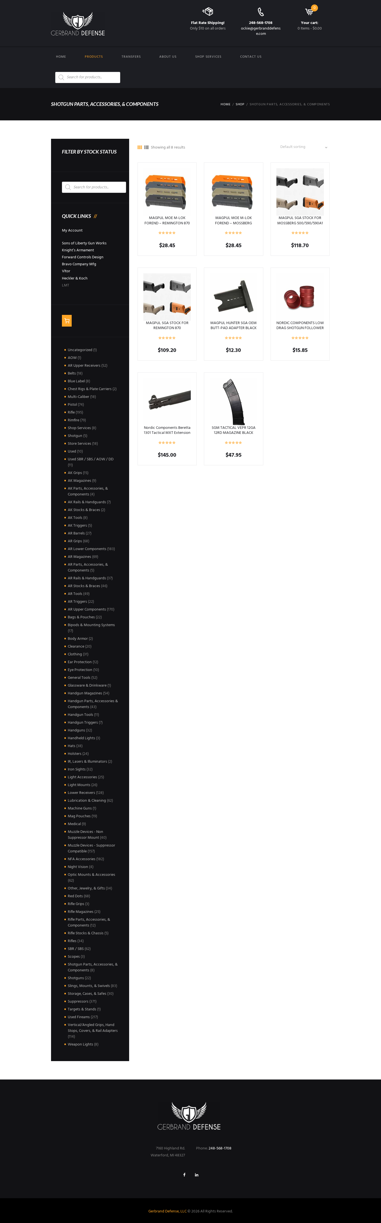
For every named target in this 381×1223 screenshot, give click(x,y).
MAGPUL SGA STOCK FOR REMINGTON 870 (167, 325)
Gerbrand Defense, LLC (167, 1211)
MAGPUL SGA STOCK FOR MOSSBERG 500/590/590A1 (300, 220)
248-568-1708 (261, 23)
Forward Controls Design (82, 257)
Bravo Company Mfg (79, 264)
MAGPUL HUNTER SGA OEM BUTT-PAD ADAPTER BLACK (233, 325)
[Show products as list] (146, 148)
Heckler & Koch (75, 278)
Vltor (66, 271)
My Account (72, 230)
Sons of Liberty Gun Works (84, 243)
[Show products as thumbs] (140, 148)
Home (61, 57)
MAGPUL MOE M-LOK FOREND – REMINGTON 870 (167, 220)
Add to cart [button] (233, 297)
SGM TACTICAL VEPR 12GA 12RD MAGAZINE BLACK (233, 430)
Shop (240, 104)
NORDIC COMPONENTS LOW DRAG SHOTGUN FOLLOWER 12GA (300, 328)
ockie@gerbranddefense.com (261, 31)
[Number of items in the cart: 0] (67, 321)
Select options (167, 192)
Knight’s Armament (78, 250)
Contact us (251, 57)
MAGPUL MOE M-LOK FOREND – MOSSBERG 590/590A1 (233, 223)
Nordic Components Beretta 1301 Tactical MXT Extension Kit (167, 433)
